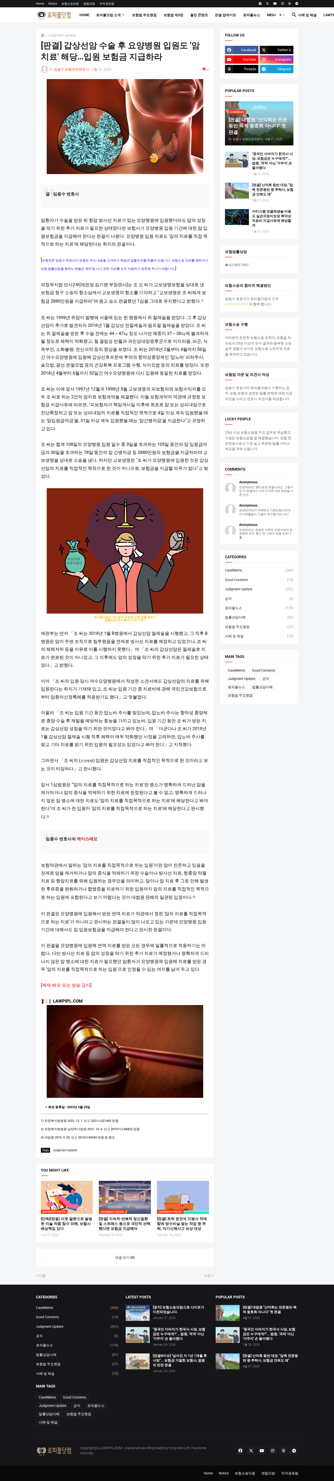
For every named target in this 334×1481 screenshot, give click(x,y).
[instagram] (282, 3)
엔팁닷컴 (89, 3)
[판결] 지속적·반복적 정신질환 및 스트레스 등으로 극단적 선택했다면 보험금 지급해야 (124, 1224)
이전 (207, 1276)
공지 (259, 599)
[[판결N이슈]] (138, 1361)
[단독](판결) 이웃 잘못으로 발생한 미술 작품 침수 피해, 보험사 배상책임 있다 (66, 1224)
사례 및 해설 (307, 15)
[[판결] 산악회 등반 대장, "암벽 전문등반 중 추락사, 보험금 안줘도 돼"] (237, 191)
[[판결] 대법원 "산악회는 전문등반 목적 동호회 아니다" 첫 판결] (228, 1313)
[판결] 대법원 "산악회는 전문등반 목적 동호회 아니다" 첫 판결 (270, 1309)
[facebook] (260, 3)
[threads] (289, 3)
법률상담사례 (259, 617)
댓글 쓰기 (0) (125, 1257)
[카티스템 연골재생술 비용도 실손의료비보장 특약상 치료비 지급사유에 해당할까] (237, 217)
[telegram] (296, 3)
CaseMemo (259, 570)
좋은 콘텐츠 (199, 15)
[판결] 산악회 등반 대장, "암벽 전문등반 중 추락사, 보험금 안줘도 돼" (272, 189)
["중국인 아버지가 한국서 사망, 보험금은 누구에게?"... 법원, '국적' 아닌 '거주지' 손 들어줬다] (237, 159)
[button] (282, 14)
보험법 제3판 (173, 15)
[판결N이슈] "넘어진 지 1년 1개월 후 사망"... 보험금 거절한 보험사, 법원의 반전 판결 (180, 1360)
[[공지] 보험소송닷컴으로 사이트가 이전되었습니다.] (138, 1313)
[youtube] (275, 3)
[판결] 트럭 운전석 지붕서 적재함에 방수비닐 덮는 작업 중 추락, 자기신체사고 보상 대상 (182, 1224)
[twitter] (267, 3)
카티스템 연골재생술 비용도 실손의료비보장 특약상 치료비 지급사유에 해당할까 (271, 218)
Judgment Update (62, 35)
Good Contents (259, 580)
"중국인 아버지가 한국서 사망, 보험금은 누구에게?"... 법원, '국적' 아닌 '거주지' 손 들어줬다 (272, 161)
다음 (42, 1276)
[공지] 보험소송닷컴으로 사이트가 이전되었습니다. (178, 1309)
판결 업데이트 (225, 15)
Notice (52, 3)
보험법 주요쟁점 (144, 15)
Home (40, 3)
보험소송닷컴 (70, 3)
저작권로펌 (107, 3)
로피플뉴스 (251, 15)
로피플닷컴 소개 (108, 15)
